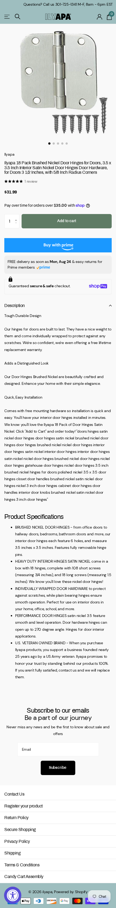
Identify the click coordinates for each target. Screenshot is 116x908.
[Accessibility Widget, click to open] (12, 895)
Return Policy (16, 817)
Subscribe (58, 768)
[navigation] (49, 143)
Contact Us (14, 794)
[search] (17, 17)
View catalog (7, 16)
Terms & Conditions (21, 865)
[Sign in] (100, 16)
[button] (17, 216)
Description (14, 305)
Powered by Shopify (71, 891)
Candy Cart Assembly (23, 876)
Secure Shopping (20, 829)
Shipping (12, 853)
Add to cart (66, 221)
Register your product (23, 806)
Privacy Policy (17, 841)
